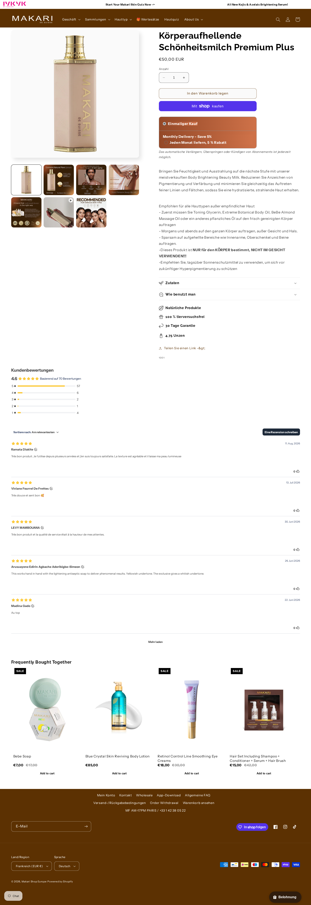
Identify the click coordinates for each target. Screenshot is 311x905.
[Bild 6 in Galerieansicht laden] (91, 212)
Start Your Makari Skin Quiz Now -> (130, 4)
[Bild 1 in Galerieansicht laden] (26, 180)
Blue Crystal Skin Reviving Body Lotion (117, 756)
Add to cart (47, 773)
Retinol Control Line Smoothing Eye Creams (187, 758)
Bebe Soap (22, 756)
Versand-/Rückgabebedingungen (119, 803)
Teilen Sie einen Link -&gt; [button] (184, 348)
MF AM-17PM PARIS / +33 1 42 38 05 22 (155, 810)
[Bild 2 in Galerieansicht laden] (59, 180)
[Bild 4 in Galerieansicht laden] (124, 180)
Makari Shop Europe (34, 881)
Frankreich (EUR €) (29, 866)
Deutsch (64, 866)
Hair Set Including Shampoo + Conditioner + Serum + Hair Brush (258, 758)
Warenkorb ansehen (199, 803)
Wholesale (144, 795)
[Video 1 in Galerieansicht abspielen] (59, 212)
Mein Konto (106, 795)
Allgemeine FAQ (198, 795)
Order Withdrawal (164, 803)
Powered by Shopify (60, 881)
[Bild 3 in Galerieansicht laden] (91, 180)
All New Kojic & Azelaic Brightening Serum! (257, 4)
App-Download (169, 795)
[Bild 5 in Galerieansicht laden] (26, 212)
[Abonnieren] (86, 826)
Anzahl (164, 69)
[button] (70, 19)
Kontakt (125, 795)
